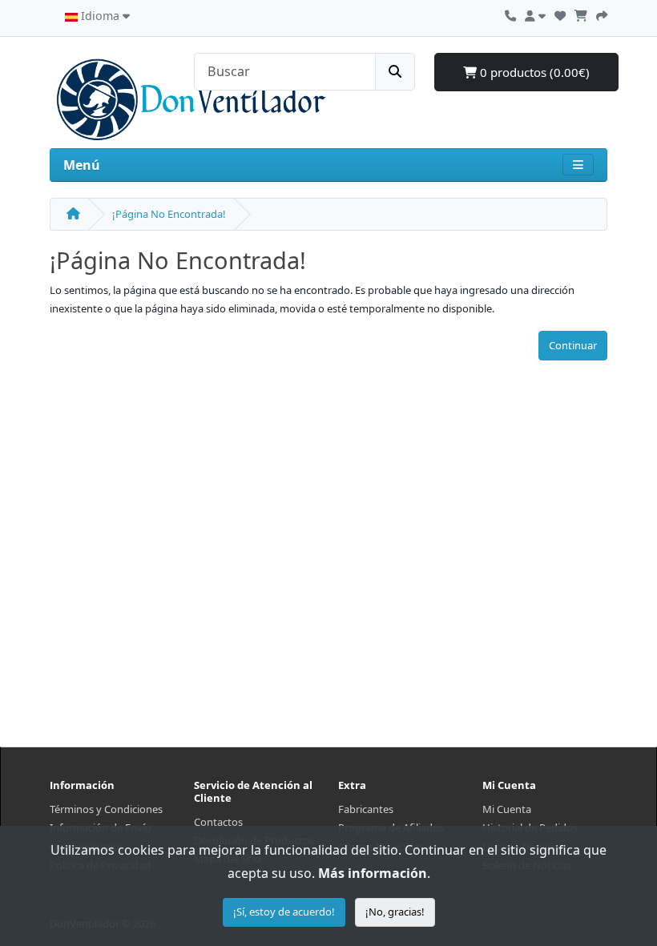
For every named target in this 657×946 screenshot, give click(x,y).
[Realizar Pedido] (601, 13)
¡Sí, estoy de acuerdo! (284, 911)
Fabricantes (365, 809)
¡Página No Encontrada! (169, 214)
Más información (372, 873)
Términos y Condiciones (106, 809)
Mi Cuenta (506, 809)
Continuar (573, 345)
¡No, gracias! (395, 911)
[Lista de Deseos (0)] (560, 13)
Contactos (218, 822)
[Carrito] (580, 13)
